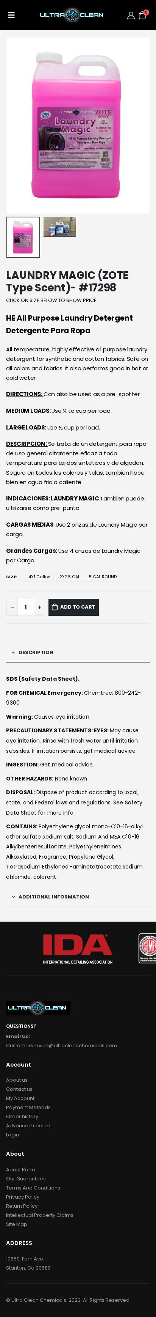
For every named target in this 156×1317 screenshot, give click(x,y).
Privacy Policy (22, 1197)
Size (11, 577)
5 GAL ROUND (103, 577)
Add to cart (77, 607)
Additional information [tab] (54, 896)
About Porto (20, 1169)
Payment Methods (28, 1107)
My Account (20, 1098)
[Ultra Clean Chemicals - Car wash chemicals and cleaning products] (73, 15)
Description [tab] (36, 652)
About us (17, 1080)
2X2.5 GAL (69, 577)
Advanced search (28, 1125)
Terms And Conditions (33, 1187)
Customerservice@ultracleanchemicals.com (61, 1045)
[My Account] (131, 15)
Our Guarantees (26, 1178)
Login (12, 1134)
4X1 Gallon (39, 577)
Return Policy (21, 1206)
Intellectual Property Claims (39, 1215)
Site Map (16, 1224)
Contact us (19, 1089)
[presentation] (15, 125)
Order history (22, 1116)
